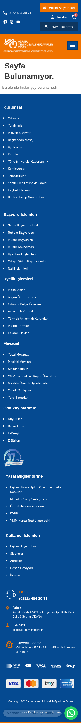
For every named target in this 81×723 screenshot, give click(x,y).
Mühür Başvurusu (20, 240)
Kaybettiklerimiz (19, 190)
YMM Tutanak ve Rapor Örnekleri (32, 376)
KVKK (14, 513)
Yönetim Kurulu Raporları (26, 161)
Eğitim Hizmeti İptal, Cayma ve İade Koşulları (35, 490)
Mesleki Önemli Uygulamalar (28, 383)
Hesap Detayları (21, 568)
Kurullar (13, 154)
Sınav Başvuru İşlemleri (24, 225)
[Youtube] (18, 22)
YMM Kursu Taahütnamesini (30, 520)
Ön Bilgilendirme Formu (27, 506)
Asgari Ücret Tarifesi (22, 297)
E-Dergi (13, 433)
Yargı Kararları (18, 397)
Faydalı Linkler (18, 333)
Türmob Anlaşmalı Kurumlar (28, 318)
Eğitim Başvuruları (23, 546)
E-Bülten (14, 440)
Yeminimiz (15, 125)
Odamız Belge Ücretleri (24, 304)
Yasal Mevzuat (18, 354)
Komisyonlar (16, 168)
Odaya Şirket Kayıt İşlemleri (27, 261)
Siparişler (16, 553)
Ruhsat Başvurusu (21, 232)
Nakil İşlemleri (18, 268)
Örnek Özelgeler (19, 390)
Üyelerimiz (15, 147)
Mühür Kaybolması (21, 247)
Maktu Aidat (16, 290)
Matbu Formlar (18, 325)
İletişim (15, 575)
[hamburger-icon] (73, 45)
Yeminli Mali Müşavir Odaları (28, 183)
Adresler (16, 561)
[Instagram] (12, 22)
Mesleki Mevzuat (20, 361)
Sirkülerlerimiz (18, 369)
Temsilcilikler (17, 176)
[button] (71, 713)
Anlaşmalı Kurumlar (22, 311)
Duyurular (15, 419)
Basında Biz (16, 426)
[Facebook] (5, 22)
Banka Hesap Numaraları (26, 197)
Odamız (13, 118)
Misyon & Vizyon (19, 132)
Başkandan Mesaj (20, 140)
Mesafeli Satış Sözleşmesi (28, 499)
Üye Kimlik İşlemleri (22, 254)
